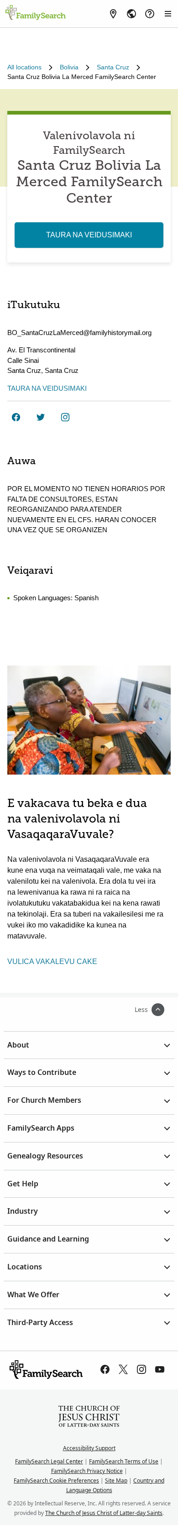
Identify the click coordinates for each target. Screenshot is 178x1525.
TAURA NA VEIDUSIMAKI (89, 235)
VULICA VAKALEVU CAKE (52, 961)
